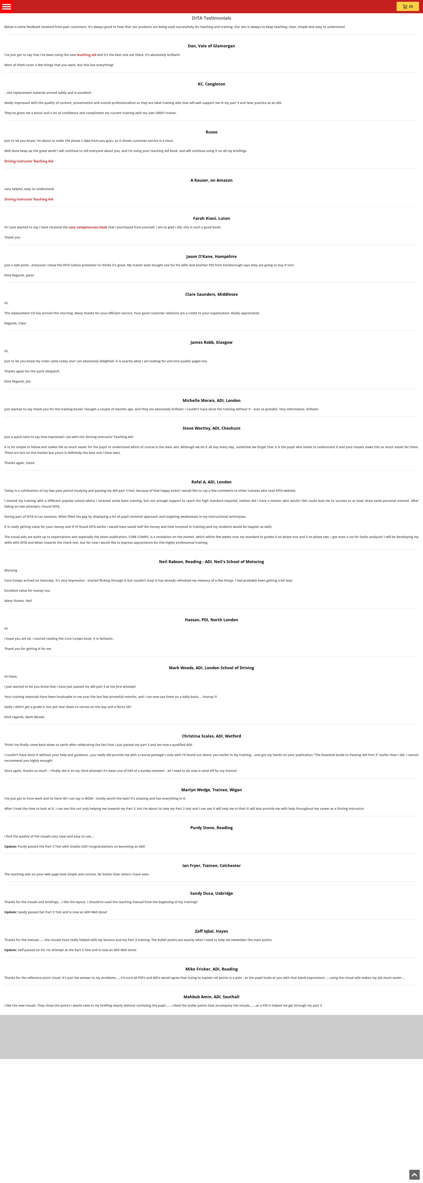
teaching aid (86, 54)
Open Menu (6, 6)
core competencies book (88, 227)
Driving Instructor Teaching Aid (28, 161)
